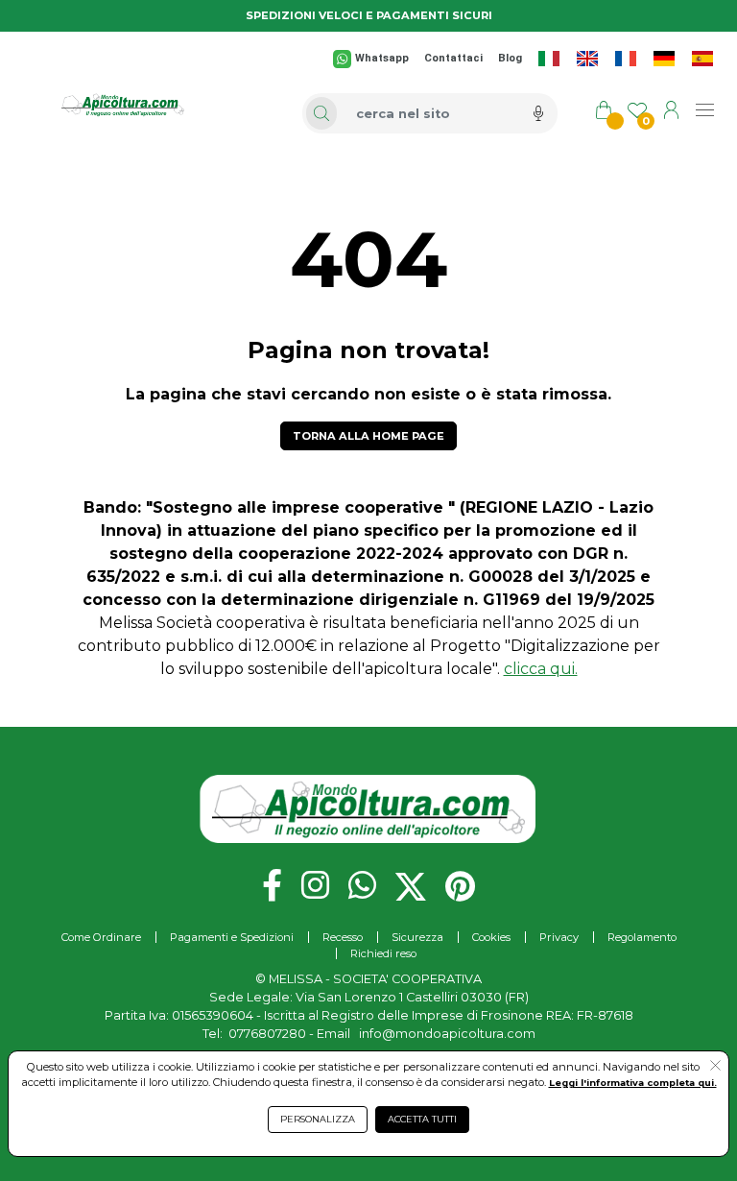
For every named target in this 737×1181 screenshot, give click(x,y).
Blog (510, 58)
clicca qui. (541, 669)
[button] (715, 1066)
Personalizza (317, 1119)
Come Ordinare (101, 937)
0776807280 (267, 1033)
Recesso (342, 937)
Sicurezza (417, 937)
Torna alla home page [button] (368, 436)
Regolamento (642, 937)
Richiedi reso (383, 953)
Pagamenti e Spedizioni (232, 937)
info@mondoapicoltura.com (447, 1033)
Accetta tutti (422, 1119)
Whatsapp (382, 58)
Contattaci (453, 58)
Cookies (491, 937)
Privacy (559, 937)
